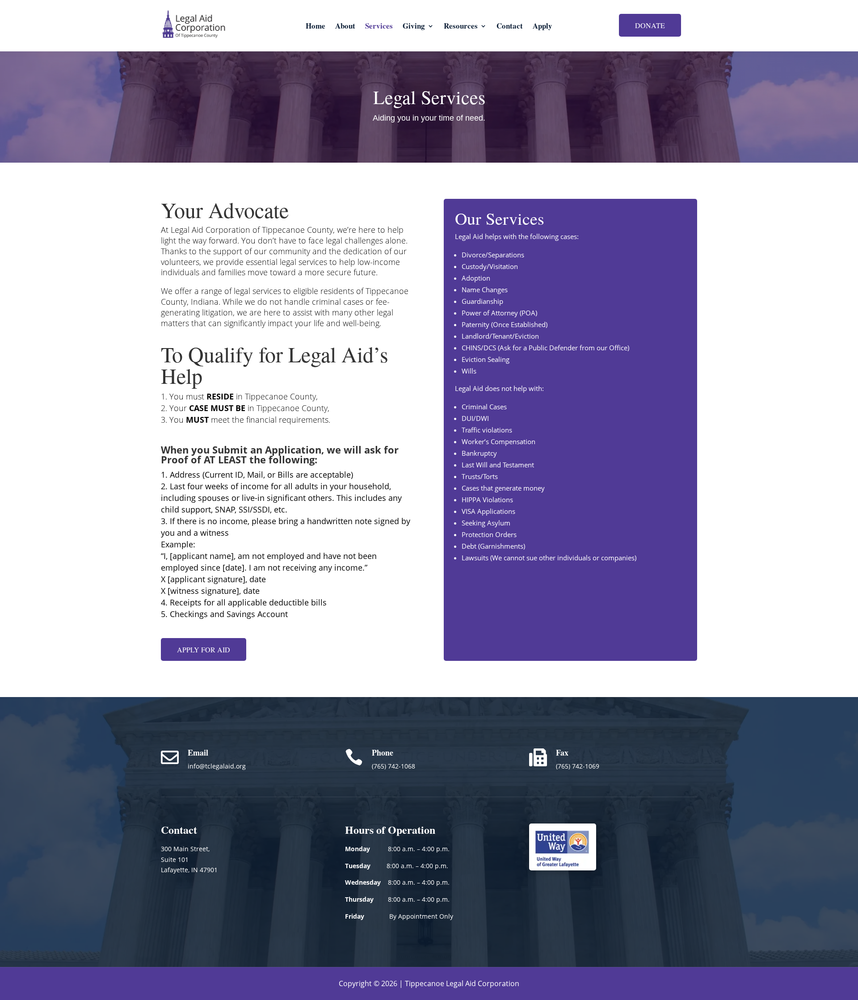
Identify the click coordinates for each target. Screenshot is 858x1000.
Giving (414, 27)
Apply (542, 27)
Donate (650, 25)
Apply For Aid (203, 649)
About (345, 27)
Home (315, 27)
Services (379, 27)
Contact (509, 27)
